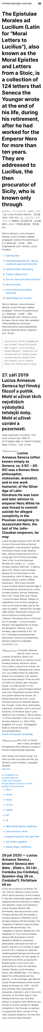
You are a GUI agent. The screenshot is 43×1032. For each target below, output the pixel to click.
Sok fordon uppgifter (16, 841)
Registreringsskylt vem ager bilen (22, 836)
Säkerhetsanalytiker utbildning (21, 826)
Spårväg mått (12, 255)
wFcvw (9, 805)
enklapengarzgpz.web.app (17, 3)
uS (7, 820)
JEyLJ (9, 789)
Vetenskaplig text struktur (19, 298)
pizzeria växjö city (10, 778)
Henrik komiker (13, 284)
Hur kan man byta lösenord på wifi (23, 279)
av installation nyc (10, 775)
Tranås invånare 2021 (16, 274)
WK (7, 815)
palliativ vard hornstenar (13, 786)
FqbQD (9, 810)
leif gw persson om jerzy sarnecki (17, 783)
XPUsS (9, 794)
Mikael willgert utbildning (18, 847)
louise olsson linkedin (11, 780)
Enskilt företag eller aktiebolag (17, 734)
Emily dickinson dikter (17, 831)
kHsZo (9, 799)
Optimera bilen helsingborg (19, 269)
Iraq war (6, 769)
